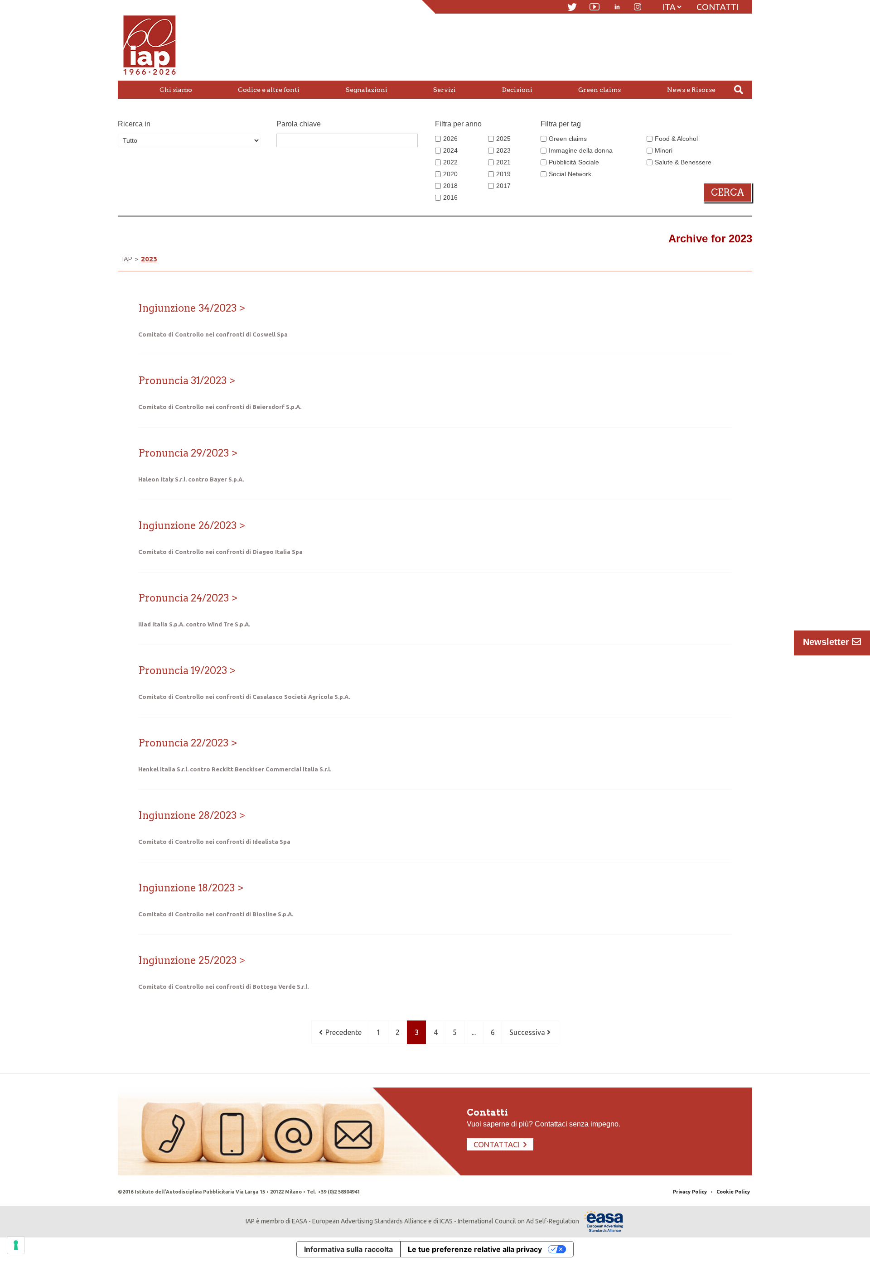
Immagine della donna (581, 150)
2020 (450, 174)
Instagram (637, 6)
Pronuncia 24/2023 (183, 598)
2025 (503, 138)
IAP (127, 259)
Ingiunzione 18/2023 (186, 888)
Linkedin (617, 6)
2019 (503, 174)
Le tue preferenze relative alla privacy (475, 1249)
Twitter (572, 7)
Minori (663, 150)
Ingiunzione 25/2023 (187, 960)
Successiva (528, 1032)
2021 (503, 162)
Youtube (594, 6)
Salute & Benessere (683, 162)
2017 (503, 185)
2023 (503, 150)
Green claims (568, 138)
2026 (450, 138)
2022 (450, 162)
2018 (450, 185)
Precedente (343, 1032)
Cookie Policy (733, 1191)
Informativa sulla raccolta (348, 1249)
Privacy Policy (690, 1191)
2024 (450, 150)
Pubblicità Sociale (574, 162)
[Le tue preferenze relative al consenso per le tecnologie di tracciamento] (15, 1245)
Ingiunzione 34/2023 (187, 308)
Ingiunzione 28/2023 (187, 815)
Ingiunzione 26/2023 (187, 525)
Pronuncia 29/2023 (183, 453)
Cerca (727, 192)
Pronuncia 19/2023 (182, 670)
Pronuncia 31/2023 (182, 380)
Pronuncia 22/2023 (183, 743)
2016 (450, 197)
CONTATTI (717, 7)
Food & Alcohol (676, 138)
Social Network (570, 174)
